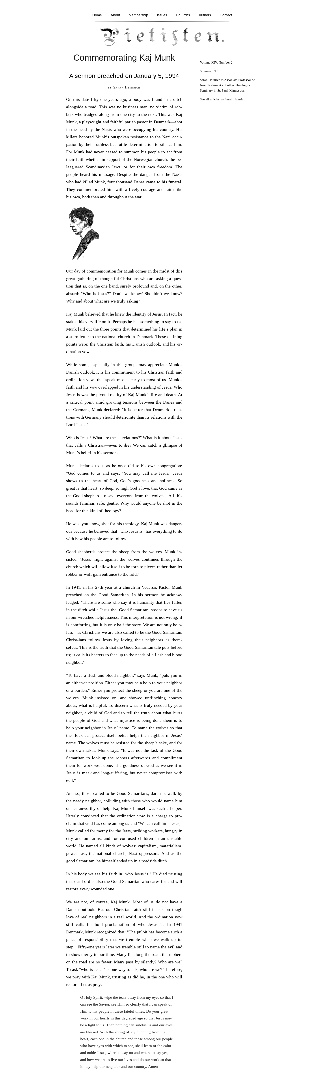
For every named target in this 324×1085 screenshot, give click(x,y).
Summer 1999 (209, 71)
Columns (183, 15)
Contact (226, 15)
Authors (205, 15)
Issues (162, 15)
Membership (138, 15)
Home (97, 15)
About (115, 15)
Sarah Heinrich (126, 87)
